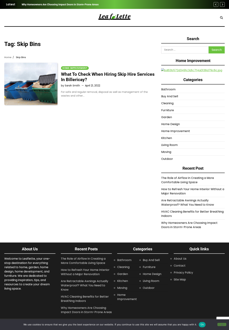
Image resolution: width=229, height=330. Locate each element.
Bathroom (168, 89)
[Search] (221, 17)
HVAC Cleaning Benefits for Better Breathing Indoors (85, 299)
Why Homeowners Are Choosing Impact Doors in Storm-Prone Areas (60, 4)
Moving (166, 152)
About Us (180, 259)
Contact (180, 266)
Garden (166, 117)
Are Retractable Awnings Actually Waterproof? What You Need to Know (187, 202)
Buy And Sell (169, 96)
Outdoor (167, 159)
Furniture (167, 110)
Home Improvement (74, 68)
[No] (221, 324)
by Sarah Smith (70, 85)
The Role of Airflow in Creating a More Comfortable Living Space (187, 180)
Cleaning (167, 103)
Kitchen (166, 138)
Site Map (180, 279)
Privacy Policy (183, 272)
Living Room (169, 145)
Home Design (170, 124)
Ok (202, 324)
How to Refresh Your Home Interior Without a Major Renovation (85, 272)
